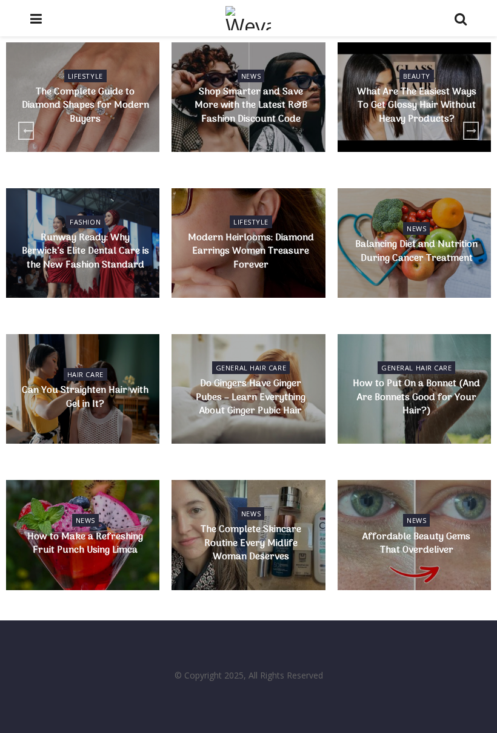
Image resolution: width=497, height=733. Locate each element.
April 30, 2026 (419, 281)
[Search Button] (461, 18)
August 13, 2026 (253, 141)
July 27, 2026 (419, 141)
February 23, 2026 (88, 287)
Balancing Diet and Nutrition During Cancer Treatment (416, 251)
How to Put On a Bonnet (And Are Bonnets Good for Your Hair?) (416, 397)
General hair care (251, 367)
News (251, 76)
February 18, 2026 (253, 287)
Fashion (85, 221)
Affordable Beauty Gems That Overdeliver (416, 543)
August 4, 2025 (419, 572)
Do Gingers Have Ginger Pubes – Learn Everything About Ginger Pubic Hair (250, 397)
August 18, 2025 (88, 572)
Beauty (416, 76)
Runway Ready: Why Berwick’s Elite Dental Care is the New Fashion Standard (85, 251)
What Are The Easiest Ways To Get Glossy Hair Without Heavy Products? (416, 105)
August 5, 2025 (253, 580)
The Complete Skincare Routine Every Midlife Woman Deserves (251, 543)
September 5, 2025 (87, 427)
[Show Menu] (36, 18)
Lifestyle (85, 76)
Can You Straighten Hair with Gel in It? (85, 397)
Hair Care (85, 374)
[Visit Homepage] (247, 18)
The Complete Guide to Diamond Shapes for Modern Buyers (85, 105)
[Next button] (471, 131)
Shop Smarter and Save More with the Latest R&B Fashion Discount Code (251, 105)
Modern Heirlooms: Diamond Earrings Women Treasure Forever (251, 251)
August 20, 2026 (88, 141)
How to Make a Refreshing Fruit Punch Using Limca (85, 543)
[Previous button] (26, 131)
